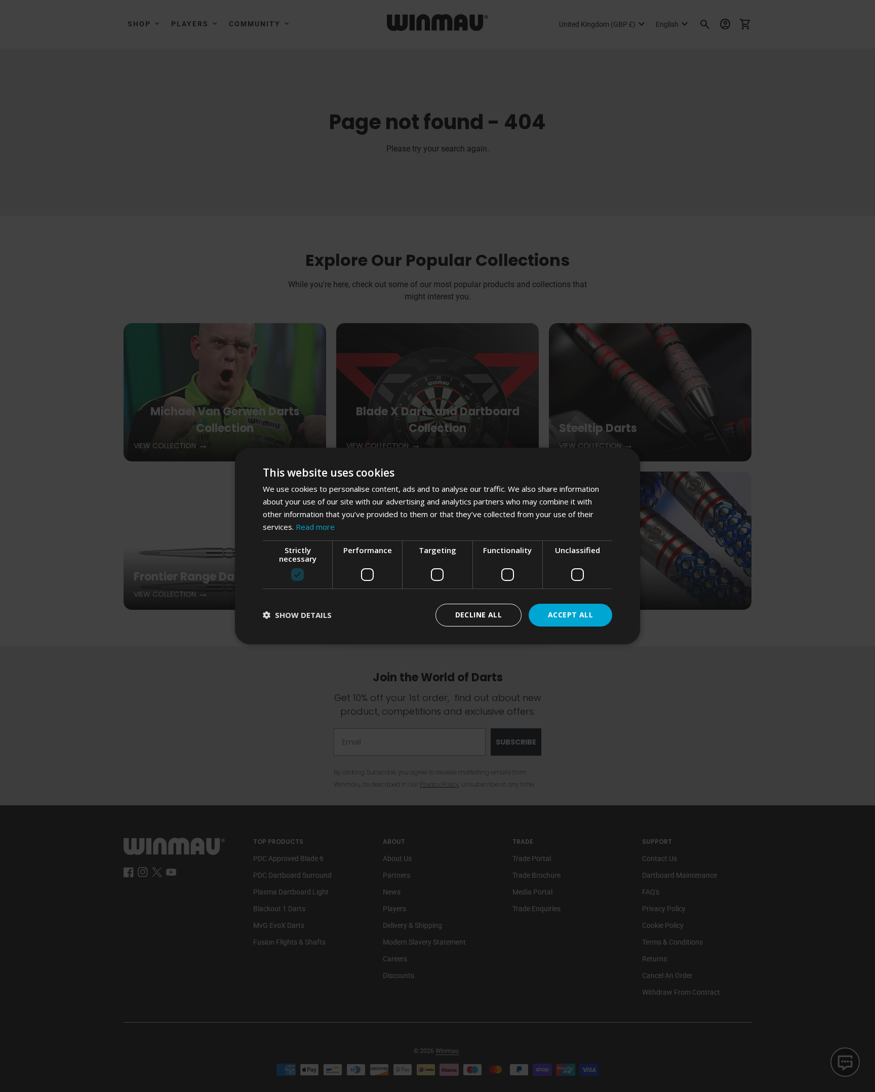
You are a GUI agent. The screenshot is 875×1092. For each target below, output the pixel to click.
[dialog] (437, 546)
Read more (315, 527)
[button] (297, 615)
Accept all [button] (570, 614)
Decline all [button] (478, 614)
